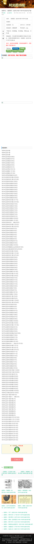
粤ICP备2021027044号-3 (17, 537)
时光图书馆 (5, 536)
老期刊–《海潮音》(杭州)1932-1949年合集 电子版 (25, 472)
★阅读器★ (15, 48)
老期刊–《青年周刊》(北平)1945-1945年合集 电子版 (17, 517)
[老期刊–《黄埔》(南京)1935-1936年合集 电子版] (25, 499)
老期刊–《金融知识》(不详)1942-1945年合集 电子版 (17, 526)
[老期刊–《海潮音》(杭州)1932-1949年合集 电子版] (9, 484)
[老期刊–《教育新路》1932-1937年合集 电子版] (25, 484)
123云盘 (14, 50)
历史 (4, 13)
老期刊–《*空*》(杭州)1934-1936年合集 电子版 (15, 512)
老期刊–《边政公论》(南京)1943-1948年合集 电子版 (17, 529)
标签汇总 (11, 536)
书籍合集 (20, 445)
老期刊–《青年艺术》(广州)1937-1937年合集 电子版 (17, 515)
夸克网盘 (20, 50)
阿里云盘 (8, 50)
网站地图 (17, 536)
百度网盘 (22, 48)
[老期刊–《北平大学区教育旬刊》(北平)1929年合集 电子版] (9, 499)
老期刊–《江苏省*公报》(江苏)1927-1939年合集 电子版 (9, 473)
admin (10, 13)
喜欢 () (18, 459)
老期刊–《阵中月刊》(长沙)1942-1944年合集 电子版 (17, 522)
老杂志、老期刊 (8, 467)
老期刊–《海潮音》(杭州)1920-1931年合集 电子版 (16, 11)
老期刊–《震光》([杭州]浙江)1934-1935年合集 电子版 (17, 519)
